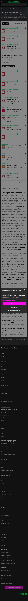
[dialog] (14, 300)
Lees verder (22, 298)
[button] (14, 300)
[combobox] (25, 290)
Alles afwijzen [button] (14, 307)
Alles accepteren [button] (14, 303)
